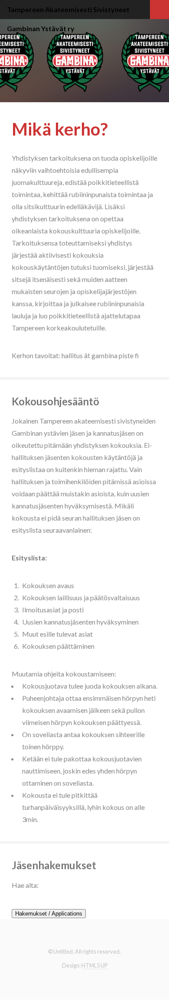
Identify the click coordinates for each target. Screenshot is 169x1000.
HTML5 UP (94, 965)
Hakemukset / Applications (48, 913)
